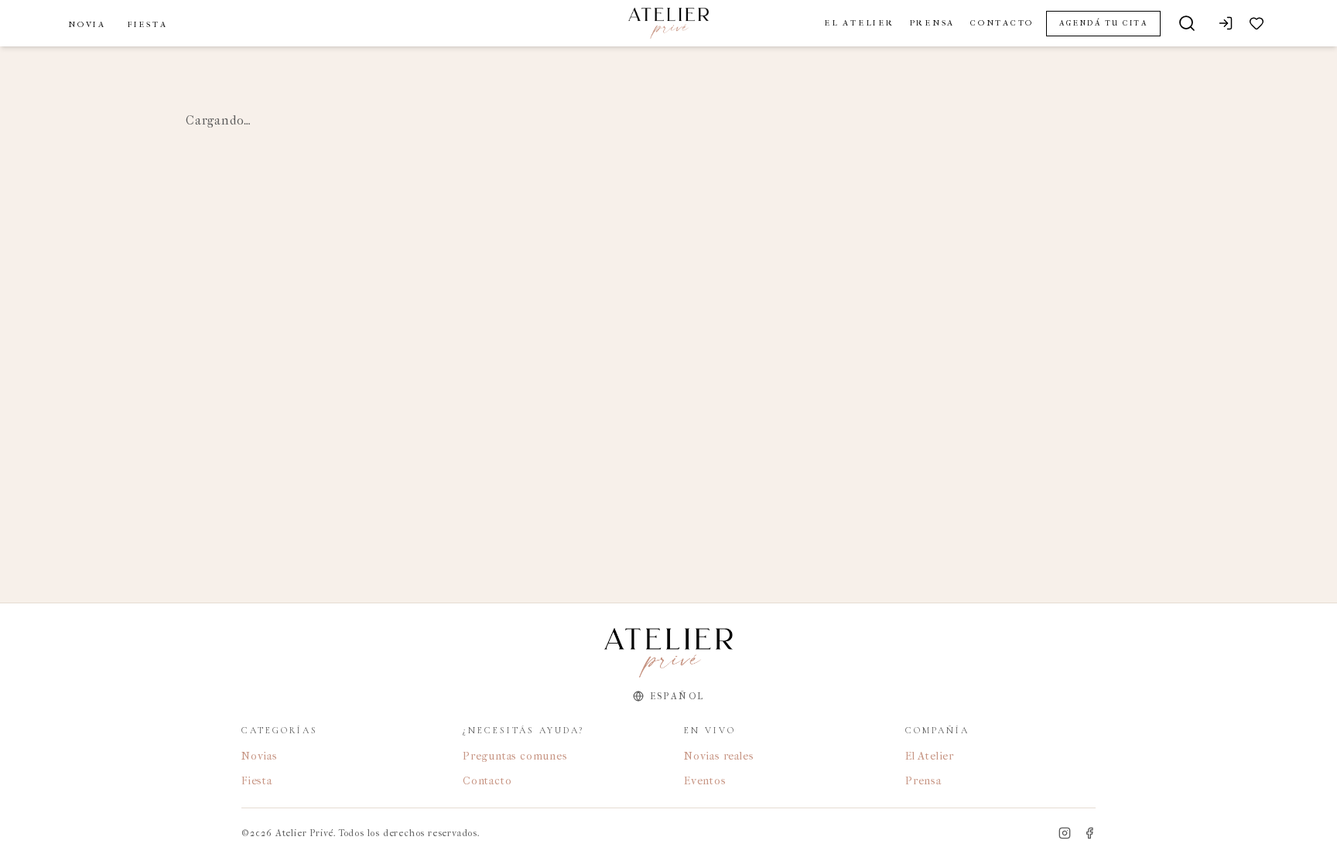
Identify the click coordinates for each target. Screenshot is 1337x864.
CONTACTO (1002, 23)
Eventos (705, 780)
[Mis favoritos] (1256, 23)
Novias (259, 756)
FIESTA (148, 24)
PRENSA (933, 23)
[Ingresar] (1225, 23)
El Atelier (929, 756)
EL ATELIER (859, 23)
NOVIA (87, 24)
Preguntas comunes (515, 756)
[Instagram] (1064, 833)
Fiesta (256, 780)
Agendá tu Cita (1103, 23)
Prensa (923, 780)
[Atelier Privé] (668, 23)
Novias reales (719, 756)
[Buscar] (1187, 23)
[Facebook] (1089, 833)
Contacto (487, 780)
